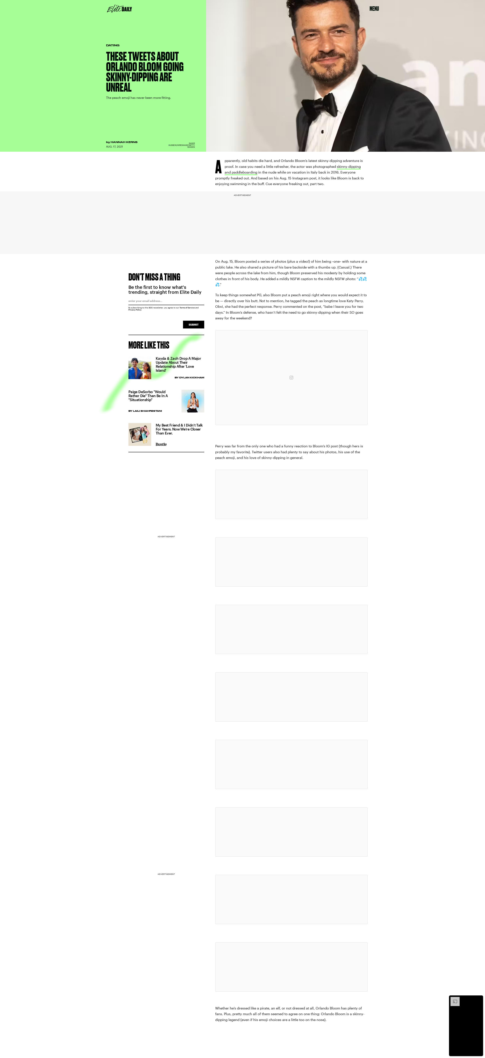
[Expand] (453, 999)
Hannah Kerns (124, 142)
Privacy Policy (135, 310)
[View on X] (291, 494)
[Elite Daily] (119, 9)
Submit (194, 324)
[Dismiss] (479, 999)
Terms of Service (187, 307)
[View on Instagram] (291, 377)
